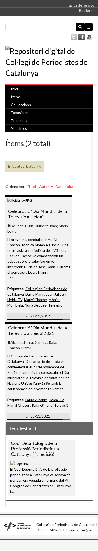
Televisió (55, 305)
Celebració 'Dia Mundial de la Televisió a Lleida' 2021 (37, 330)
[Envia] (80, 27)
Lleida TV (14, 299)
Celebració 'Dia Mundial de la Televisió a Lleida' (37, 214)
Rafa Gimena (42, 405)
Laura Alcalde (36, 399)
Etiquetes (19, 120)
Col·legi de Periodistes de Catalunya (65, 524)
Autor (44, 186)
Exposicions (20, 112)
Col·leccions (21, 104)
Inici (14, 89)
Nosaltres (19, 128)
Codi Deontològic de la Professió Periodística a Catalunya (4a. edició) (35, 448)
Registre (86, 11)
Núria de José (36, 305)
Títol (32, 186)
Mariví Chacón (35, 299)
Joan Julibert (56, 294)
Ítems (16, 97)
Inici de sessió (81, 5)
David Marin (34, 294)
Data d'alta (64, 186)
